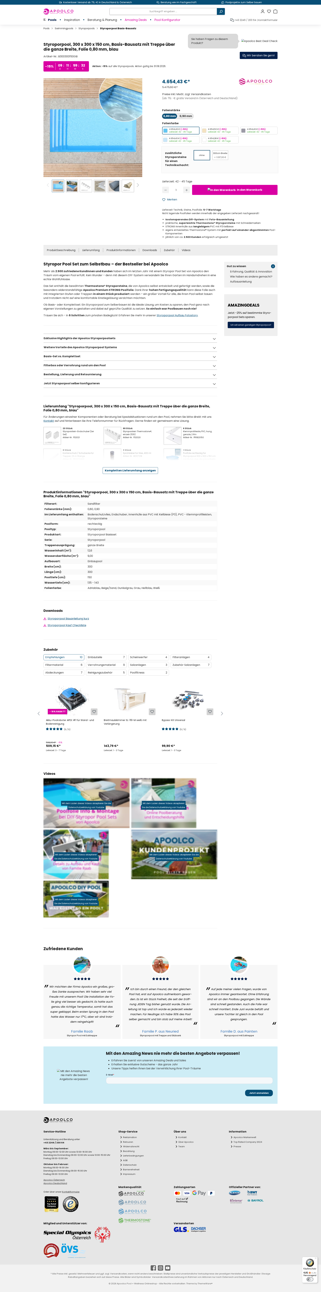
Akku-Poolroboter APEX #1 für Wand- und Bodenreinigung (70, 721)
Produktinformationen (121, 250)
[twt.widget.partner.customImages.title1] (236, 1193)
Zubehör (169, 250)
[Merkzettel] (270, 11)
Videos (186, 250)
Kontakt (48, 421)
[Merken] (94, 711)
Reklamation (130, 1137)
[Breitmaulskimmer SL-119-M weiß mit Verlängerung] (130, 699)
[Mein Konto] (263, 11)
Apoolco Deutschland (55, 1183)
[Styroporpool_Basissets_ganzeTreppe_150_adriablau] (92, 127)
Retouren (128, 1142)
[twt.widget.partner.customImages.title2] (262, 1193)
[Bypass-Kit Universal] (188, 699)
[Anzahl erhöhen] (186, 190)
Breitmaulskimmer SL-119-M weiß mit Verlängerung (125, 721)
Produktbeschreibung (61, 250)
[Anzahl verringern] (165, 190)
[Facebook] (153, 1268)
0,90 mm (186, 116)
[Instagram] (160, 1268)
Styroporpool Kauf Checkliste (67, 625)
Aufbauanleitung (241, 281)
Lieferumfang (91, 250)
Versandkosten (118, 1273)
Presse (237, 1146)
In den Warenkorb (249, 190)
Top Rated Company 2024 (248, 1142)
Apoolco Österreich (54, 1180)
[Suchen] (221, 11)
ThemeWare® (205, 1283)
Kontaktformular (268, 20)
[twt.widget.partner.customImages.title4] (262, 1201)
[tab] (63, 657)
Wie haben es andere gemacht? (251, 276)
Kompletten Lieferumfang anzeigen (130, 470)
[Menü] (316, 1259)
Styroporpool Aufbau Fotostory (177, 315)
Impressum (129, 1174)
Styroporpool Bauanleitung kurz (68, 619)
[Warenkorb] (275, 11)
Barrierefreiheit (131, 1169)
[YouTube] (167, 1268)
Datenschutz (130, 1164)
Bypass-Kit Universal (173, 720)
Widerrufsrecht (131, 1146)
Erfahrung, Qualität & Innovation (251, 271)
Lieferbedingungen (133, 1155)
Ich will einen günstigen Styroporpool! (251, 324)
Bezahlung (129, 1151)
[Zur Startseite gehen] (58, 12)
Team (181, 1146)
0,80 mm (169, 116)
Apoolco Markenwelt (245, 1137)
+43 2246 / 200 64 (245, 20)
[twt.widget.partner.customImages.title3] (236, 1201)
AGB (125, 1160)
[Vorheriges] (48, 185)
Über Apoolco (186, 1142)
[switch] (310, 1279)
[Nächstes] (137, 185)
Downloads (149, 250)
